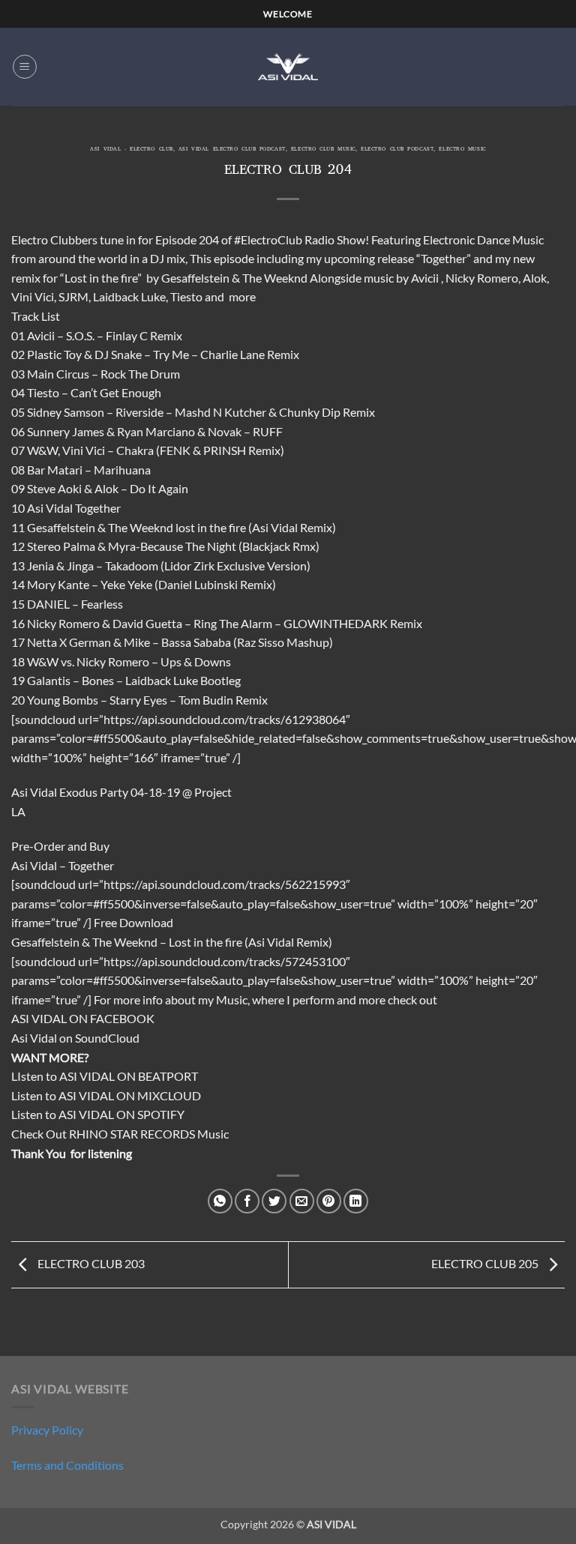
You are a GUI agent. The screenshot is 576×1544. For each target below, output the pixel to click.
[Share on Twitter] (274, 1201)
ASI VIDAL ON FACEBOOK (82, 1018)
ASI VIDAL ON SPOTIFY (121, 1114)
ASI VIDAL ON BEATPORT (128, 1076)
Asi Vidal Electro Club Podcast (232, 150)
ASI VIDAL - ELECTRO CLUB (131, 150)
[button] (25, 67)
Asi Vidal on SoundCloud (75, 1038)
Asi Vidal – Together (62, 865)
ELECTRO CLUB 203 (90, 1263)
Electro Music (462, 150)
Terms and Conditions (67, 1465)
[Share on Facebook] (247, 1201)
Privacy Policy (47, 1430)
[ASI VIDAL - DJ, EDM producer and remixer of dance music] (288, 66)
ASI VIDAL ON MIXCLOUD (129, 1095)
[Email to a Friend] (302, 1201)
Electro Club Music (323, 150)
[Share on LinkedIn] (356, 1201)
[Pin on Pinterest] (328, 1201)
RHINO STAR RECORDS (132, 1134)
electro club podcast (397, 150)
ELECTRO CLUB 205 (486, 1263)
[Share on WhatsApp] (220, 1201)
